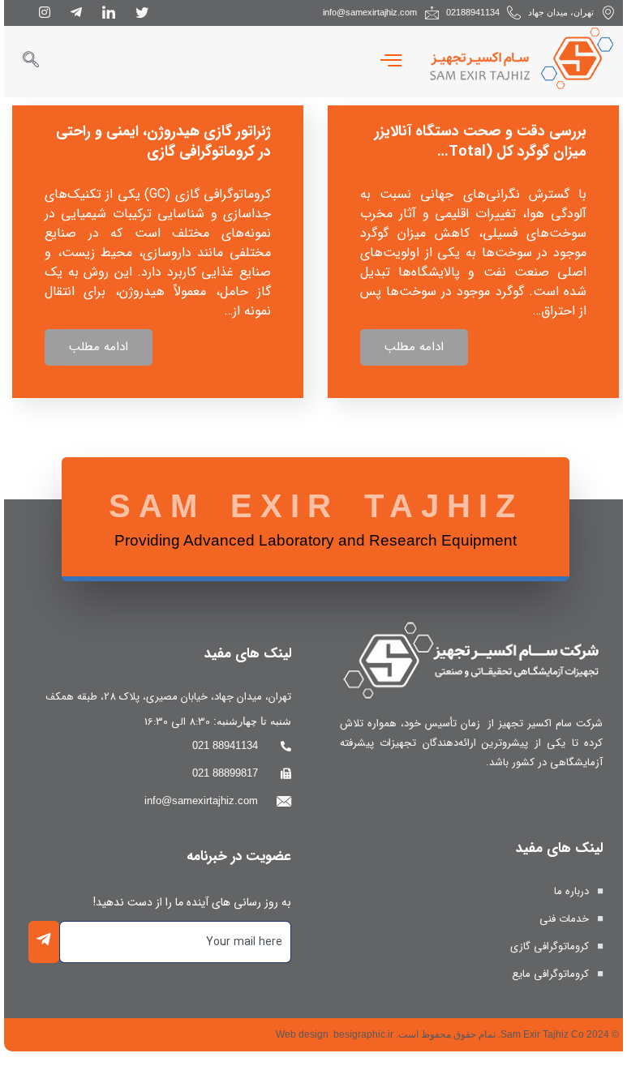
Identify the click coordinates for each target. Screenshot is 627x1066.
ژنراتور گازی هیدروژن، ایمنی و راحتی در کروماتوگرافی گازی (163, 141)
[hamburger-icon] (391, 62)
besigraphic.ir (363, 1034)
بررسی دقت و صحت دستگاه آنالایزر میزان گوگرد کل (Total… (480, 141)
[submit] (43, 942)
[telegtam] (76, 12)
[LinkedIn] (108, 12)
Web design (302, 1034)
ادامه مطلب (414, 347)
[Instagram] (44, 12)
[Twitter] (141, 12)
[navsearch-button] (30, 62)
